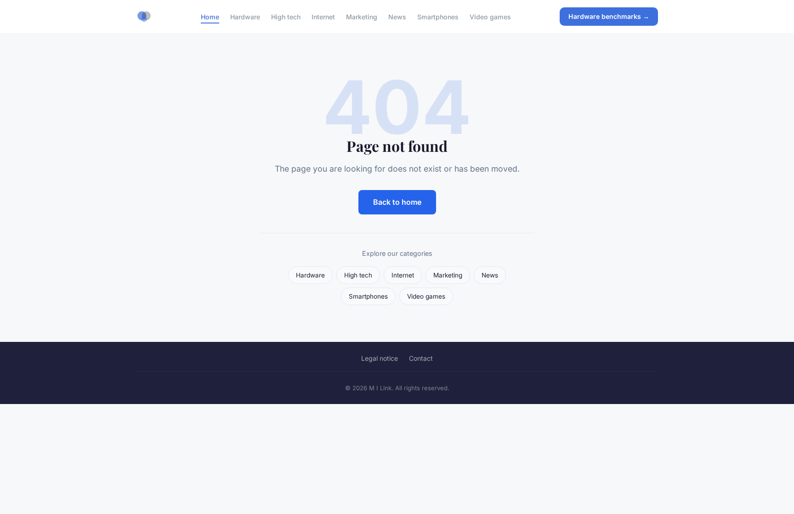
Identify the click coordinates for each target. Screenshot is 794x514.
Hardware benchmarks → (608, 16)
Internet (323, 16)
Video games (490, 16)
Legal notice (379, 358)
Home (210, 16)
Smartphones (438, 16)
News (397, 16)
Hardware (245, 16)
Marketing (361, 16)
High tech (286, 16)
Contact (421, 358)
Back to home (397, 202)
